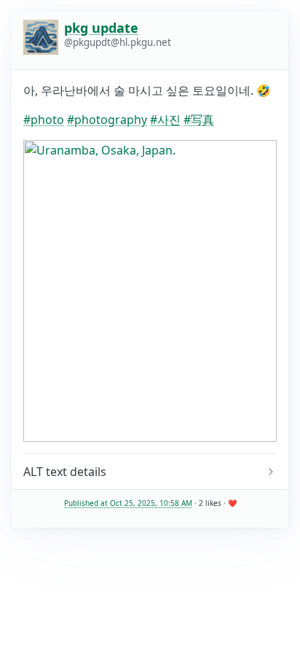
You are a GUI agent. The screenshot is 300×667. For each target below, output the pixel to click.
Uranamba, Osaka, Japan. (92, 471)
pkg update (101, 27)
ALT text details (64, 471)
